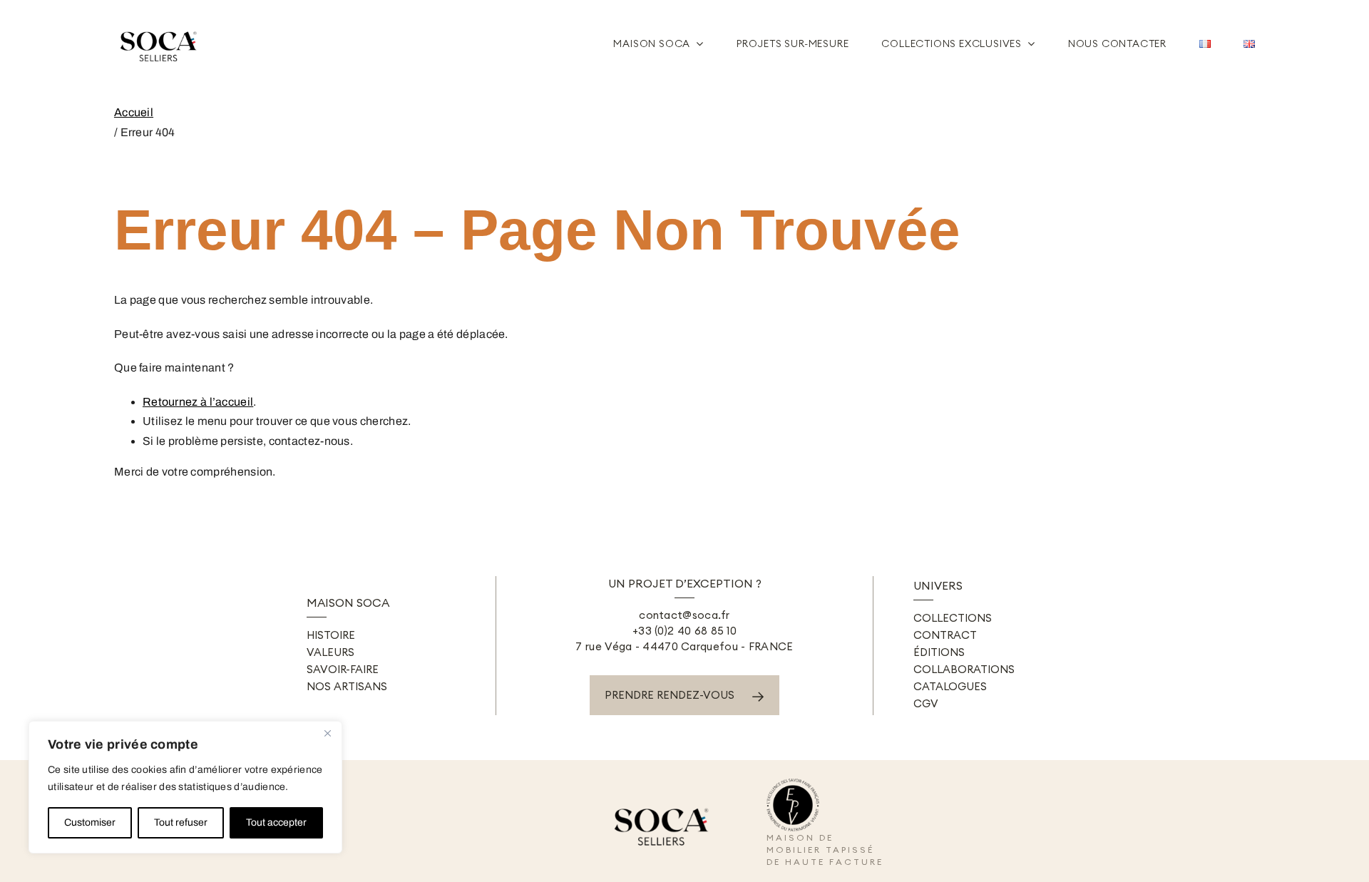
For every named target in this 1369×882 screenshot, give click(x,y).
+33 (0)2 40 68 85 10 (684, 630)
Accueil (133, 112)
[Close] (327, 733)
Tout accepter (276, 822)
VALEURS (330, 652)
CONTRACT (945, 635)
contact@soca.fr (684, 615)
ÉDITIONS (939, 652)
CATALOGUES (950, 686)
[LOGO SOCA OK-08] (160, 26)
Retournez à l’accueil (198, 402)
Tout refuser (180, 822)
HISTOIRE (331, 635)
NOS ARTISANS (347, 686)
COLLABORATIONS (964, 669)
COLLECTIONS (952, 618)
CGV (925, 703)
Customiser (90, 822)
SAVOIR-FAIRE (343, 669)
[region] (185, 787)
